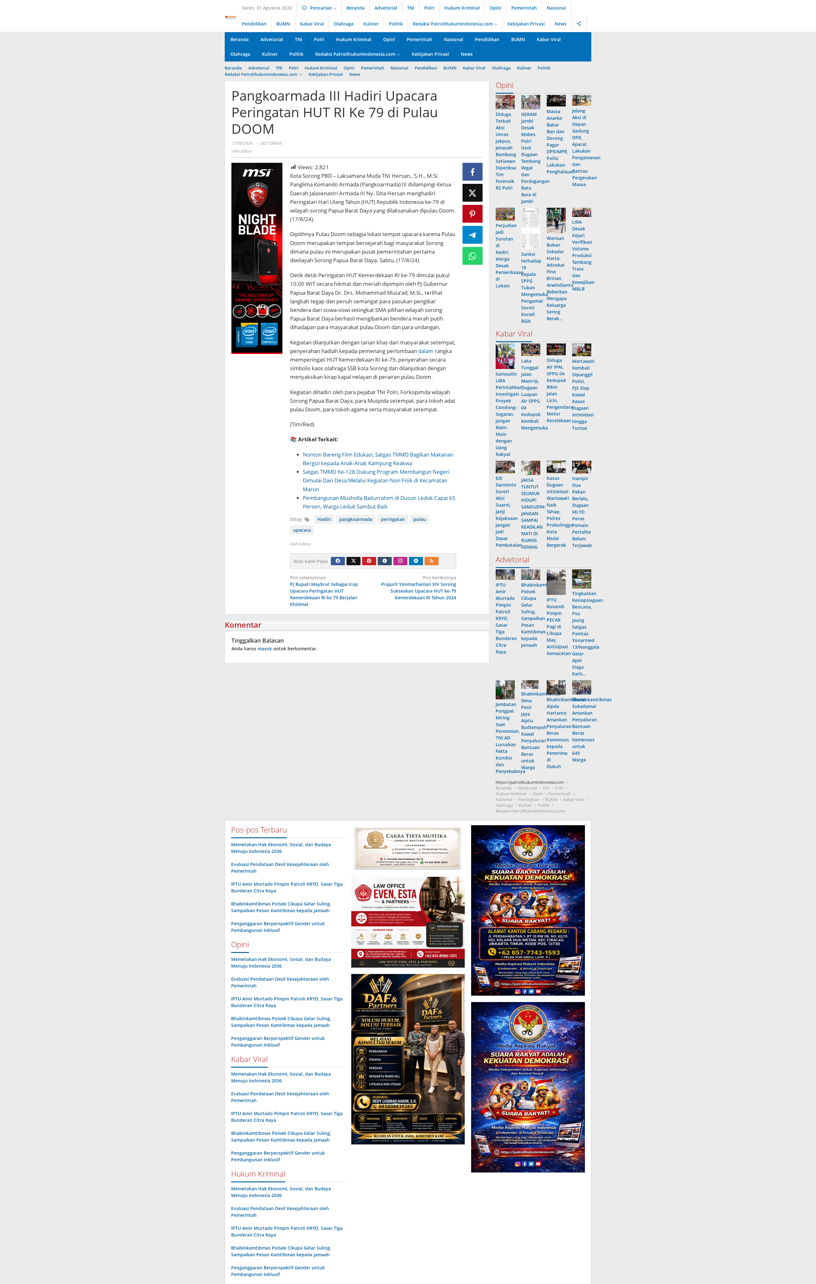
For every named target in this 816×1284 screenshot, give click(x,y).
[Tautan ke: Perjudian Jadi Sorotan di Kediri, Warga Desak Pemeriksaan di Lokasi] (505, 214)
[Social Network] (579, 24)
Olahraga (504, 805)
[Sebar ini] (473, 172)
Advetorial (527, 788)
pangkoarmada (355, 519)
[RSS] (432, 561)
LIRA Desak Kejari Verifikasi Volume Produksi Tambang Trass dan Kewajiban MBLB (583, 255)
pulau (419, 519)
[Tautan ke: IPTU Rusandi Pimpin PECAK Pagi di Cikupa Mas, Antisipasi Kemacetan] (556, 582)
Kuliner (525, 805)
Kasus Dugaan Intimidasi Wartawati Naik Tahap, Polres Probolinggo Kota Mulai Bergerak (560, 511)
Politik (544, 805)
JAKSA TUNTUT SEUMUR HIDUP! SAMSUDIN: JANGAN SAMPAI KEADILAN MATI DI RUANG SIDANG (533, 513)
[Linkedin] (416, 561)
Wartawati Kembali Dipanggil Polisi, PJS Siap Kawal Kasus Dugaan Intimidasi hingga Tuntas (583, 394)
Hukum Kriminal (511, 794)
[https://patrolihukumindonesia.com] (231, 17)
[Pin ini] (473, 214)
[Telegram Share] (473, 235)
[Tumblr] (385, 561)
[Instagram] (400, 561)
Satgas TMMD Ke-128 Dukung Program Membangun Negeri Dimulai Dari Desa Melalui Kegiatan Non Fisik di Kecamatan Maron (376, 480)
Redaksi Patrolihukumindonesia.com (530, 811)
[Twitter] (353, 561)
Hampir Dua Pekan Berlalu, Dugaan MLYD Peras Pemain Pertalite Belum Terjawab (582, 511)
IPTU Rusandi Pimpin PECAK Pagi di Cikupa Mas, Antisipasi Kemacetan (559, 626)
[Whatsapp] (473, 256)
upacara (302, 530)
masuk (265, 649)
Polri (559, 788)
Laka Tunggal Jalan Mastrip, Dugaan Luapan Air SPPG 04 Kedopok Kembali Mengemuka (534, 394)
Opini (537, 794)
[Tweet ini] (473, 193)
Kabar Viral (573, 799)
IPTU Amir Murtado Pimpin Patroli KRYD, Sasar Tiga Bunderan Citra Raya (506, 618)
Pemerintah (559, 794)
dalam (425, 351)
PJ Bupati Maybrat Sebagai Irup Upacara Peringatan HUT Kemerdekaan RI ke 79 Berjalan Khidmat (324, 590)
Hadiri (324, 519)
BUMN (551, 799)
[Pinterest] (369, 561)
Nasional (504, 799)
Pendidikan (528, 799)
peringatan (393, 519)
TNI (546, 788)
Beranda (504, 788)
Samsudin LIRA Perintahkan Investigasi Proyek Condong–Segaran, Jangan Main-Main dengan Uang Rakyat (509, 414)
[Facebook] (338, 561)
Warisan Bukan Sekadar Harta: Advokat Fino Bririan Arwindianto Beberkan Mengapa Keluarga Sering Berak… (560, 278)
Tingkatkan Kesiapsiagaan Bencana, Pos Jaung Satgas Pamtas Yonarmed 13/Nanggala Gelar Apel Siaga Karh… (587, 633)
